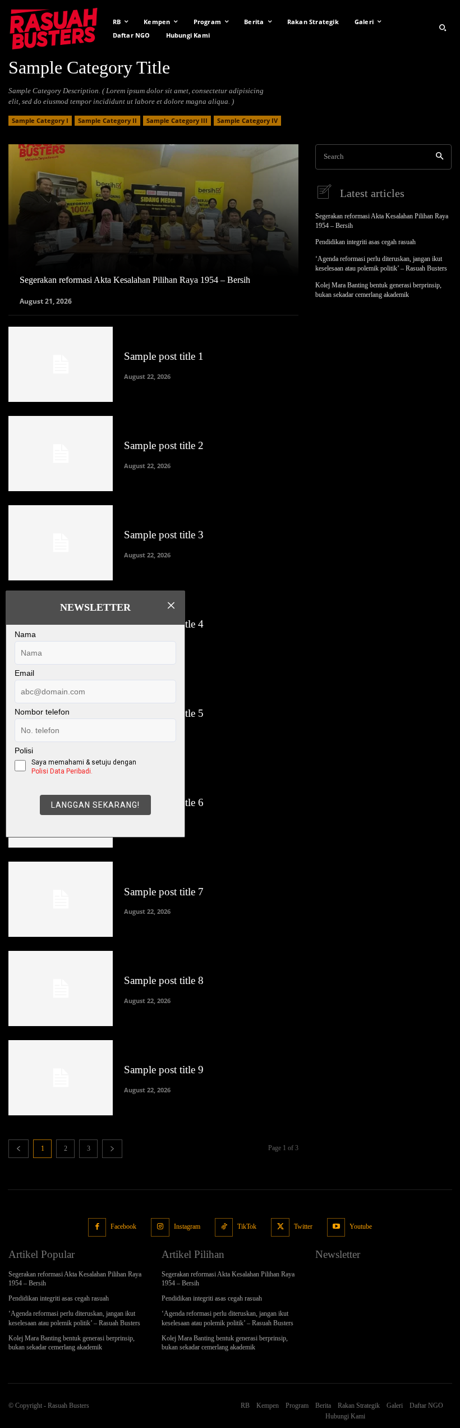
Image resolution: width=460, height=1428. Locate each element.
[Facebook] (97, 1227)
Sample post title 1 (164, 356)
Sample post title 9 (164, 1069)
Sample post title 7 (164, 892)
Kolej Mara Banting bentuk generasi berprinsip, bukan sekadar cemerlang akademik (71, 1343)
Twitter (303, 1226)
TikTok (246, 1226)
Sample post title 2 (164, 445)
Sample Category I (40, 120)
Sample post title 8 (164, 980)
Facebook (123, 1226)
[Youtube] (336, 1227)
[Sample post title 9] (60, 1077)
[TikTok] (224, 1227)
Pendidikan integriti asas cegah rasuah (365, 242)
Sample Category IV (247, 120)
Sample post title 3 (164, 535)
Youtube (360, 1226)
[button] (442, 27)
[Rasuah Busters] (53, 27)
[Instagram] (160, 1227)
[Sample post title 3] (60, 542)
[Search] (439, 157)
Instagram (187, 1226)
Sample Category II (107, 120)
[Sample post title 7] (60, 899)
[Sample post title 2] (60, 453)
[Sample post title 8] (60, 988)
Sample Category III (177, 120)
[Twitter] (280, 1227)
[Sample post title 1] (60, 364)
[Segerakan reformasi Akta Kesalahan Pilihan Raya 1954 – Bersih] (153, 224)
